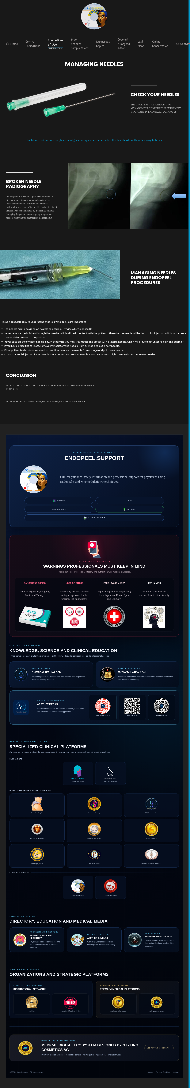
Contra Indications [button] (33, 44)
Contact (130, 500)
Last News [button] (140, 44)
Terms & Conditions (163, 1072)
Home (14, 44)
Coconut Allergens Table (124, 44)
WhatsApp (132, 509)
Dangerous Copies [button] (103, 44)
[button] (55, 43)
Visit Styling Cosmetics (159, 1048)
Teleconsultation (96, 518)
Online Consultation (160, 44)
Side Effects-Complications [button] (79, 44)
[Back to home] (94, 16)
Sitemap (61, 500)
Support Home (59, 509)
